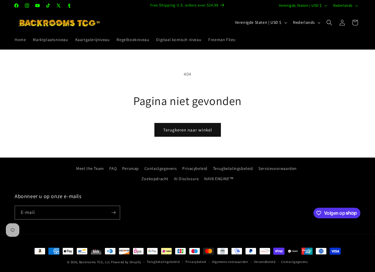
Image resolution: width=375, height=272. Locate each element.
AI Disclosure (186, 178)
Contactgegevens (160, 168)
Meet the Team (90, 168)
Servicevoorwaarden (277, 168)
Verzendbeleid (265, 262)
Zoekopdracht (155, 178)
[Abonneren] (113, 212)
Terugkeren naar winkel (187, 130)
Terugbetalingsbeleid (233, 168)
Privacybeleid (194, 168)
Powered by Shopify (126, 262)
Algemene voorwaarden (230, 262)
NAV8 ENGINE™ (218, 178)
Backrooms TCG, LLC (94, 262)
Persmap (130, 168)
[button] (329, 22)
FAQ (113, 168)
